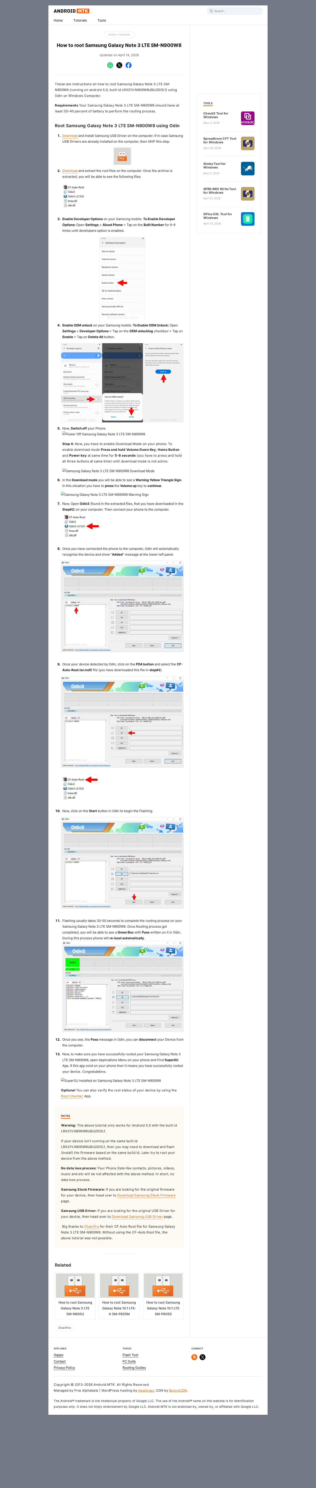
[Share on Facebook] (129, 67)
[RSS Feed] (194, 1359)
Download (70, 136)
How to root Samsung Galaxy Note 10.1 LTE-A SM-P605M (119, 1308)
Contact (60, 1361)
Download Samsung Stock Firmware (146, 1195)
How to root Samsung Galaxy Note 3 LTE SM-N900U (75, 1308)
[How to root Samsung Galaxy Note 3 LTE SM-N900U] (75, 1286)
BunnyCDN (178, 1390)
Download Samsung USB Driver (137, 1217)
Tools (102, 20)
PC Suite (129, 1361)
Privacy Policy (64, 1368)
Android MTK (71, 11)
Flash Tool (130, 1355)
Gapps (58, 1355)
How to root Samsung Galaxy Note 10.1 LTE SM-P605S (163, 1308)
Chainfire (91, 1226)
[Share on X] (119, 67)
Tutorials (80, 20)
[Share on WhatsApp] (110, 67)
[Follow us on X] (202, 1359)
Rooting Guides (134, 1368)
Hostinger (146, 1390)
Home (58, 20)
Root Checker (72, 1096)
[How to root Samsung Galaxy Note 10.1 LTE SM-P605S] (163, 1286)
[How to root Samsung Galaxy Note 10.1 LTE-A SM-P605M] (119, 1286)
